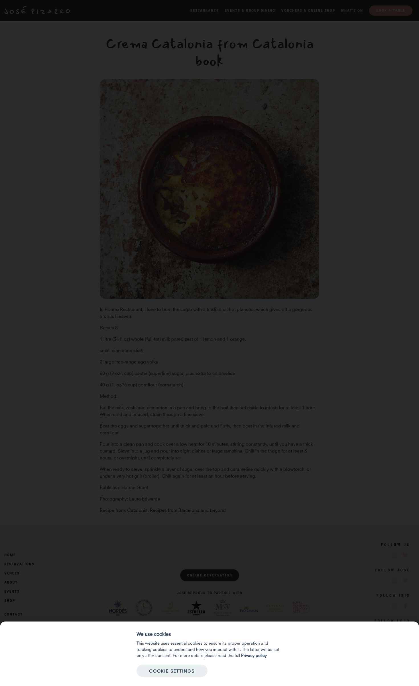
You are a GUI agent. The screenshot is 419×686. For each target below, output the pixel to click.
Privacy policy (254, 655)
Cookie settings (172, 670)
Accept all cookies (246, 670)
